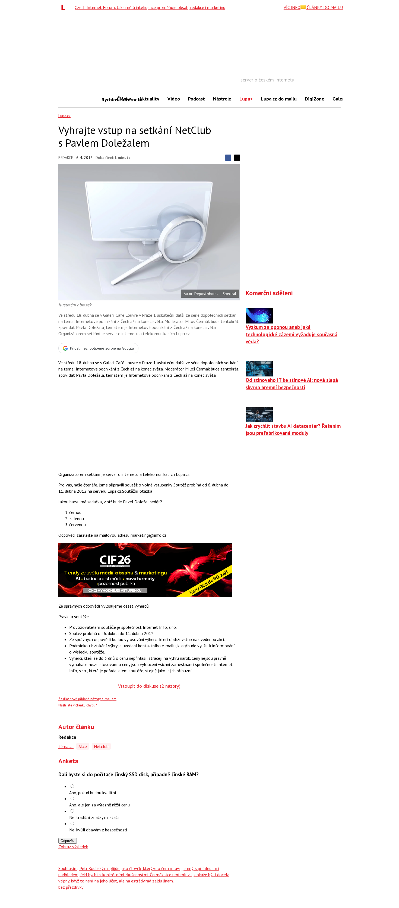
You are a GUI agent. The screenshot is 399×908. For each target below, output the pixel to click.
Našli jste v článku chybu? (77, 705)
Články (124, 99)
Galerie (340, 99)
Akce (82, 746)
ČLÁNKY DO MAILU (324, 7)
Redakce (65, 157)
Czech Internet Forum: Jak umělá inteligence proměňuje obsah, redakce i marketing (150, 7)
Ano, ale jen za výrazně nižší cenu (99, 805)
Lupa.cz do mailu (279, 99)
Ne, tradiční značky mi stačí (94, 817)
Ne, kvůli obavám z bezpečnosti (98, 829)
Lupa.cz (64, 115)
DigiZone (314, 99)
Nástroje (222, 99)
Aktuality (149, 99)
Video (173, 99)
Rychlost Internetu (107, 99)
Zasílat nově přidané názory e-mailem (87, 699)
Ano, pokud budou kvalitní (92, 792)
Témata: (66, 746)
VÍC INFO (292, 7)
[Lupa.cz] (64, 7)
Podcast (196, 99)
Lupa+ (246, 99)
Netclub (101, 746)
